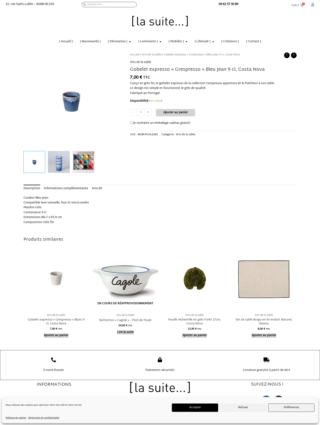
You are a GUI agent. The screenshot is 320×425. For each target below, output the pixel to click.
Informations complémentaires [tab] (66, 188)
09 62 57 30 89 (228, 4)
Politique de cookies (16, 418)
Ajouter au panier (175, 112)
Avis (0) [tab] (97, 188)
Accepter (195, 407)
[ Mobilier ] (176, 41)
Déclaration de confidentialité (43, 418)
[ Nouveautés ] (90, 41)
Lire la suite (125, 332)
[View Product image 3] (83, 162)
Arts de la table (151, 54)
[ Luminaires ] (148, 41)
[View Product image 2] (59, 162)
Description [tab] (32, 188)
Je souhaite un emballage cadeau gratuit (161, 123)
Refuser (243, 407)
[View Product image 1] (34, 162)
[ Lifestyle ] (202, 41)
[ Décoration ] (117, 41)
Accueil (134, 54)
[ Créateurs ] (230, 41)
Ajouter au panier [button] (56, 335)
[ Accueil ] (66, 41)
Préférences (291, 407)
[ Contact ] (253, 41)
